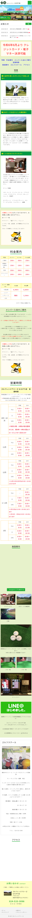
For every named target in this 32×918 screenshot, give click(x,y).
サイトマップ (5, 912)
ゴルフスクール (16, 65)
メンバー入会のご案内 (22, 60)
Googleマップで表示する (16, 589)
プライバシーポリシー (21, 912)
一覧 (27, 24)
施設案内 (5, 65)
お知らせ (18, 910)
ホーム (3, 910)
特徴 (3, 60)
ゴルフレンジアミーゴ (17, 916)
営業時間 (16, 62)
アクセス (26, 65)
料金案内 (9, 60)
